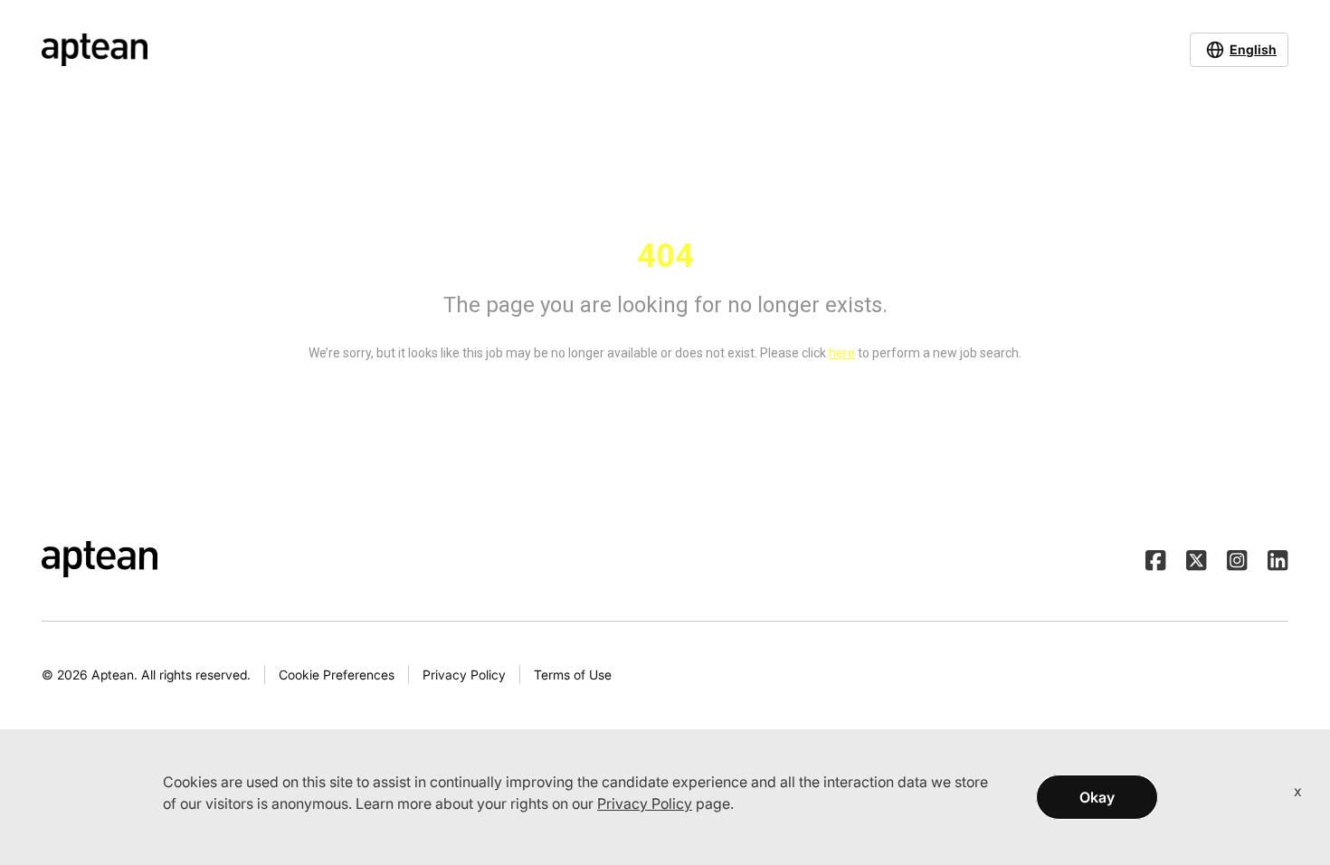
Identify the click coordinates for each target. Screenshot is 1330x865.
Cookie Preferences (336, 674)
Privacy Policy (464, 674)
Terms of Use (573, 674)
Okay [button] (1097, 797)
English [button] (1253, 49)
